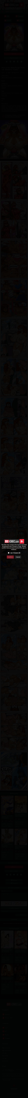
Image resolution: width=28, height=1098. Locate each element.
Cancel (18, 557)
